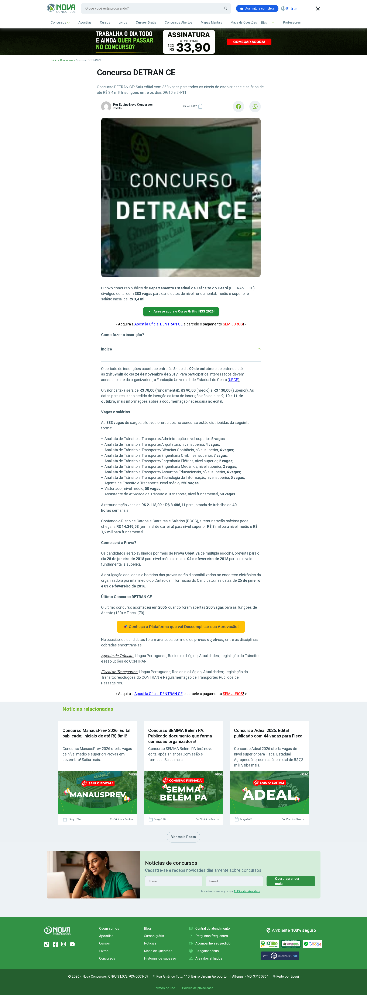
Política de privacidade (247, 891)
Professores (292, 22)
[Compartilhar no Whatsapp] (255, 106)
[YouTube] (72, 944)
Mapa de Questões (244, 22)
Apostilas (85, 22)
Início (54, 60)
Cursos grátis (154, 936)
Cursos (105, 22)
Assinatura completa (259, 8)
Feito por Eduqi (287, 976)
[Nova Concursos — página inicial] (61, 8)
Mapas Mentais (211, 22)
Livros (123, 22)
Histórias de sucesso (160, 958)
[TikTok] (46, 944)
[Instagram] (63, 944)
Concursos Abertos (178, 22)
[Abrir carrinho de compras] (317, 8)
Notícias (150, 943)
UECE (233, 379)
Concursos (58, 22)
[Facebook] (55, 944)
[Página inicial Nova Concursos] (57, 930)
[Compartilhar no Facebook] (238, 106)
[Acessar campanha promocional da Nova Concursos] (183, 41)
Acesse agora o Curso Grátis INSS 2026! (184, 311)
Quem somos (109, 928)
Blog (147, 928)
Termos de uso (164, 988)
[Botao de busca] (226, 8)
